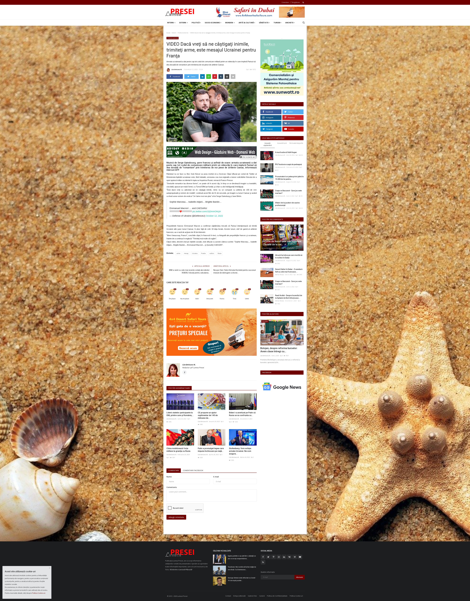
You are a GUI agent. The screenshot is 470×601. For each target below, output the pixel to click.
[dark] (303, 2)
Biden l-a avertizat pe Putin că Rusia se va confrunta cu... (242, 414)
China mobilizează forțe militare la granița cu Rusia (178, 449)
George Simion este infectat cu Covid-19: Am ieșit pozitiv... (242, 579)
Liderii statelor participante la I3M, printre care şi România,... (180, 414)
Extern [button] (183, 22)
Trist (234, 299)
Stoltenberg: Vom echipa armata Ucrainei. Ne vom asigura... (240, 451)
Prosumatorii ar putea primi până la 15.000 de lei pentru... (289, 178)
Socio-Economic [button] (212, 22)
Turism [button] (277, 22)
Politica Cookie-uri (296, 596)
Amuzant (209, 299)
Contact (228, 596)
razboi (211, 253)
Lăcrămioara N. (176, 69)
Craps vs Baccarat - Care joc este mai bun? (288, 192)
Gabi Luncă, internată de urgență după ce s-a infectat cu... (281, 350)
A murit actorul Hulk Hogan (286, 152)
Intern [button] (170, 22)
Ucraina (194, 253)
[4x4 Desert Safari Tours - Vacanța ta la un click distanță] (260, 12)
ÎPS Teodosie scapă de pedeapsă (288, 164)
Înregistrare (296, 2)
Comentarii (173, 470)
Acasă (168, 33)
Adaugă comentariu (176, 517)
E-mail (216, 477)
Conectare (285, 2)
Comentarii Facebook (193, 470)
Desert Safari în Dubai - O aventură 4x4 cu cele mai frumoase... (288, 270)
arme (178, 253)
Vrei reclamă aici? (249, 157)
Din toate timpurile (296, 143)
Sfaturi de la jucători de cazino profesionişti (287, 204)
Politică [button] (196, 22)
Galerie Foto (252, 596)
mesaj (186, 253)
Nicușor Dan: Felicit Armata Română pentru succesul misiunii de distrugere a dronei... (234, 271)
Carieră (262, 596)
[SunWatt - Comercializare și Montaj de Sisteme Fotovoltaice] (282, 67)
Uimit (247, 299)
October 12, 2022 (214, 216)
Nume (169, 477)
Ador (197, 299)
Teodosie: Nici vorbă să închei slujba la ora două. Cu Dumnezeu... (242, 568)
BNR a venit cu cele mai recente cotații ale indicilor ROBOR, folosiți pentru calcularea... (189, 271)
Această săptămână (267, 144)
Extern (174, 33)
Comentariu (171, 487)
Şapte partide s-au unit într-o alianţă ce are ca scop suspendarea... (242, 557)
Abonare (299, 577)
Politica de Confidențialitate (277, 596)
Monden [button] (229, 22)
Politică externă (183, 33)
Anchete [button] (289, 22)
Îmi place (172, 299)
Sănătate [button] (263, 22)
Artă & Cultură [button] (246, 22)
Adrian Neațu (266, 248)
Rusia (219, 253)
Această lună (282, 143)
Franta (203, 253)
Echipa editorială (239, 596)
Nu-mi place (184, 299)
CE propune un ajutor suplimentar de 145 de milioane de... (208, 415)
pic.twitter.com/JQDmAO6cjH (206, 211)
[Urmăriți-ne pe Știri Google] (282, 386)
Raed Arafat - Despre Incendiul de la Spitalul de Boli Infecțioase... (288, 296)
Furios (222, 299)
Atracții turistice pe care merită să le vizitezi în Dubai (288, 256)
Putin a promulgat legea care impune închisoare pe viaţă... (211, 449)
